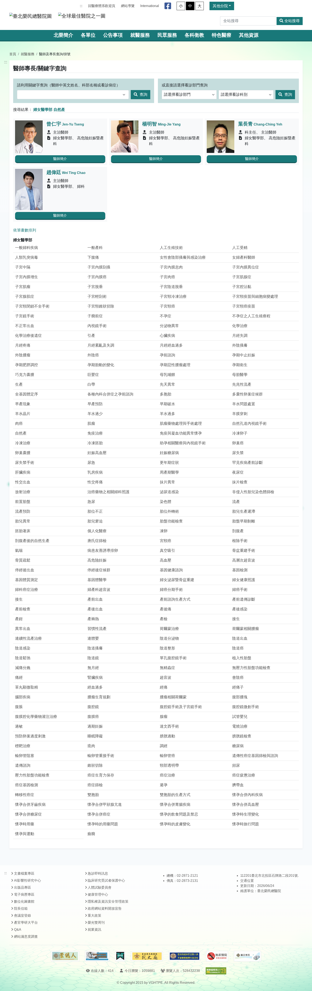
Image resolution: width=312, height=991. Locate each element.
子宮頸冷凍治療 (173, 296)
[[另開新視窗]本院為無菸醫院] (217, 956)
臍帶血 (238, 785)
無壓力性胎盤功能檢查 (251, 668)
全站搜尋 (292, 21)
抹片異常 (167, 482)
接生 (19, 599)
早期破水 (167, 404)
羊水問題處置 (243, 404)
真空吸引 (167, 550)
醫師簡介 (60, 159)
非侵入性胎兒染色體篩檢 (253, 492)
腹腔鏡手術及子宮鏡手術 (181, 707)
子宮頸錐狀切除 (100, 306)
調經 (163, 746)
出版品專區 (22, 887)
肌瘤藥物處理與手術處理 (181, 423)
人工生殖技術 (171, 248)
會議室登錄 (22, 915)
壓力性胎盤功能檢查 (32, 775)
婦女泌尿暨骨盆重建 (177, 580)
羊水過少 (95, 414)
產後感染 (239, 609)
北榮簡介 (63, 35)
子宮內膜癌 (97, 277)
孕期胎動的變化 (100, 365)
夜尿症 (238, 472)
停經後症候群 (98, 570)
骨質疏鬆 (22, 560)
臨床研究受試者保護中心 (106, 880)
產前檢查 (22, 609)
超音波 (165, 677)
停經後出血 (24, 570)
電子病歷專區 (24, 894)
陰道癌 (238, 648)
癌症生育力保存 (100, 775)
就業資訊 (94, 929)
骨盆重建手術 (243, 550)
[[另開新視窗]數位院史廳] (147, 956)
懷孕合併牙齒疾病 (30, 804)
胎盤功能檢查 (171, 521)
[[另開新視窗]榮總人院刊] (65, 956)
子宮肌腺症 (241, 277)
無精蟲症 (167, 668)
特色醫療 (221, 35)
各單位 (88, 35)
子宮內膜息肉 (171, 267)
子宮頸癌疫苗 (243, 306)
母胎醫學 (239, 375)
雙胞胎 (93, 795)
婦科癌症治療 (26, 589)
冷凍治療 (22, 443)
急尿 (91, 502)
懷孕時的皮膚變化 (175, 824)
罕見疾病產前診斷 (247, 462)
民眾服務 (167, 35)
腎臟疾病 (95, 677)
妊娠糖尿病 (169, 453)
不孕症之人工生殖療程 (251, 316)
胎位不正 (95, 511)
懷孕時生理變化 (245, 814)
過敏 (19, 726)
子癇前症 (95, 316)
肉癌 (19, 423)
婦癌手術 (239, 589)
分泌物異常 (169, 326)
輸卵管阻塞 (24, 756)
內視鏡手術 (97, 326)
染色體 (165, 502)
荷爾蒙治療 (169, 629)
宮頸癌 (165, 541)
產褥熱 (93, 619)
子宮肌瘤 (22, 287)
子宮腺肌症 (24, 296)
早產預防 (95, 404)
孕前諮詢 (167, 355)
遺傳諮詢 (22, 765)
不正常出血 (24, 326)
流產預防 (22, 511)
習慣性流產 (97, 629)
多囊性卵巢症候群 (247, 394)
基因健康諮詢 (171, 570)
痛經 (19, 677)
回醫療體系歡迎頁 (101, 6)
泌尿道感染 (169, 492)
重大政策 (94, 915)
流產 (236, 502)
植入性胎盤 (241, 658)
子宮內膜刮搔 (98, 267)
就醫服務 (140, 35)
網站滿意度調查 (26, 936)
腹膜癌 (93, 716)
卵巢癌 (238, 443)
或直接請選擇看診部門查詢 (185, 85)
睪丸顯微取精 (26, 687)
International (149, 6)
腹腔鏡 (93, 707)
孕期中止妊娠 (243, 355)
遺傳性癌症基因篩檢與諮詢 (255, 756)
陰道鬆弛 (22, 658)
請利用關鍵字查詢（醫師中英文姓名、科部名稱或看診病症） (68, 85)
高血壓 (165, 560)
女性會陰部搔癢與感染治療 (183, 257)
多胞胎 (165, 394)
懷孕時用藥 (24, 824)
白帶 (91, 384)
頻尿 (236, 765)
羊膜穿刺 (239, 414)
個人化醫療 (97, 531)
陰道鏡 (93, 658)
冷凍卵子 (239, 433)
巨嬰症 (93, 375)
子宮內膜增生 (26, 277)
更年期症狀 (169, 462)
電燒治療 (239, 726)
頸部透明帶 (169, 765)
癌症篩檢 (95, 785)
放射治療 (22, 492)
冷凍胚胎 (95, 443)
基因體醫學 (97, 580)
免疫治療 (95, 433)
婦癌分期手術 (171, 589)
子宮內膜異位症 (245, 267)
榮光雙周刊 (96, 922)
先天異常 (167, 384)
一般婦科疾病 (26, 248)
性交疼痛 (95, 482)
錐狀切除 (95, 765)
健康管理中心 (98, 894)
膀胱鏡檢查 (241, 736)
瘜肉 (91, 746)
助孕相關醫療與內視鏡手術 (183, 443)
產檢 (163, 619)
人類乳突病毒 (26, 257)
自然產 (21, 433)
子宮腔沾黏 (241, 287)
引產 (91, 335)
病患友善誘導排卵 (102, 550)
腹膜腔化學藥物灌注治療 (36, 716)
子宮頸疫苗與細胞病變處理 (255, 296)
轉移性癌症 (24, 795)
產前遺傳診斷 (243, 599)
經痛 (163, 687)
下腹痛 (93, 257)
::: (81, 6)
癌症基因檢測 (26, 785)
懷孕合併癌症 (98, 814)
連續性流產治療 (28, 638)
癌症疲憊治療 (243, 775)
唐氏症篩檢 (97, 541)
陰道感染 (22, 648)
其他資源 (249, 35)
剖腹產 (238, 531)
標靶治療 (22, 746)
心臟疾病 (167, 335)
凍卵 (163, 531)
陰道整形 (167, 648)
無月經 (93, 668)
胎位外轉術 (169, 511)
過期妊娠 (95, 726)
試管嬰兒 (239, 716)
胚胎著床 (22, 531)
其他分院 (220, 6)
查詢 (143, 94)
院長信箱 (21, 908)
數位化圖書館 (24, 901)
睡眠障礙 (95, 736)
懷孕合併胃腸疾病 (175, 804)
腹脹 (19, 707)
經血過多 (95, 687)
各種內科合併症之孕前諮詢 (110, 394)
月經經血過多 (171, 345)
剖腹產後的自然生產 (32, 541)
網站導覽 (128, 6)
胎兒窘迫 (95, 521)
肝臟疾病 (22, 472)
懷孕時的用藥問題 (102, 824)
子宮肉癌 (167, 277)
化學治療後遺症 (28, 335)
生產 (19, 384)
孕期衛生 (239, 365)
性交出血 (22, 482)
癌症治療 (167, 775)
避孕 (163, 785)
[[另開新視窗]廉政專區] (247, 956)
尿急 (91, 462)
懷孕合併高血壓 (245, 804)
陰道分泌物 (169, 638)
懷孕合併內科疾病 (247, 795)
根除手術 (239, 541)
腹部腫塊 (239, 697)
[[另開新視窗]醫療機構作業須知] (184, 956)
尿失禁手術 (24, 462)
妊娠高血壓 (97, 453)
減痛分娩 (22, 668)
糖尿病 (238, 746)
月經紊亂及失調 (100, 345)
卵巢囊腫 (22, 453)
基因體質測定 (26, 580)
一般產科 (95, 248)
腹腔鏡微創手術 (245, 707)
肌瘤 (91, 423)
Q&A (17, 929)
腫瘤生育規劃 (98, 697)
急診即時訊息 (98, 873)
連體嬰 (93, 638)
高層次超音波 (243, 560)
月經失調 (239, 335)
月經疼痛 (22, 345)
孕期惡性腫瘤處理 (175, 365)
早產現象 (22, 404)
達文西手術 (169, 726)
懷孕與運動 (24, 834)
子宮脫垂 (95, 287)
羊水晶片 (22, 414)
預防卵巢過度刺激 (30, 736)
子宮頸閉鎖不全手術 (32, 306)
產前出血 (95, 599)
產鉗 (19, 619)
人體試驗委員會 (99, 887)
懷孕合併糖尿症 (28, 814)
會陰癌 (238, 677)
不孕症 (165, 316)
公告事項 (113, 35)
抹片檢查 (239, 482)
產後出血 (95, 609)
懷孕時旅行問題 (245, 824)
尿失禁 (238, 453)
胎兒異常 (22, 521)
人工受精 (239, 248)
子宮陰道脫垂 (171, 287)
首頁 (12, 54)
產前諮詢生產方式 (175, 599)
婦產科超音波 (98, 589)
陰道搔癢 (95, 648)
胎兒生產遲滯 (243, 511)
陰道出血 (239, 638)
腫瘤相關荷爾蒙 (173, 697)
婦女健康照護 (243, 580)
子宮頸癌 (167, 306)
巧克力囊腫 (24, 375)
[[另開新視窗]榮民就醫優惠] (97, 956)
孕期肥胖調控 (26, 365)
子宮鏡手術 (24, 316)
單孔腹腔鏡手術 (173, 658)
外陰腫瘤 (22, 355)
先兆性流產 (241, 384)
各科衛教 (194, 35)
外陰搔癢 (239, 345)
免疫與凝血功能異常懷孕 (181, 433)
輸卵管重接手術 (100, 756)
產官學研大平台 (26, 922)
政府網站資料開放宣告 (105, 908)
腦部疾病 (22, 697)
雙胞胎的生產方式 (175, 795)
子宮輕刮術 (97, 296)
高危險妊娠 (97, 560)
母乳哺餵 (167, 375)
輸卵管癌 (167, 756)
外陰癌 (93, 355)
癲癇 (91, 834)
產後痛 (165, 609)
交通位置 (247, 880)
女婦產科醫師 (243, 257)
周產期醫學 (169, 472)
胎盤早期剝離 (243, 521)
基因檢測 (239, 570)
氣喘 (19, 550)
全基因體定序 (26, 394)
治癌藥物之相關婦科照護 (108, 492)
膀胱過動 (167, 736)
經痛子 (238, 687)
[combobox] (73, 94)
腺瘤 (163, 716)
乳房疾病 (95, 472)
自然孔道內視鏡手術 (249, 423)
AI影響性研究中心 (27, 880)
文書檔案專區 (24, 873)
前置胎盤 (22, 502)
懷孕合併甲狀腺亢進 (104, 804)
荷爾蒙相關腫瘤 (245, 629)
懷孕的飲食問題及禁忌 (179, 814)
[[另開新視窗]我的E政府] (120, 956)
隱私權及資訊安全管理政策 (108, 901)
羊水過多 (167, 414)
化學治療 (239, 326)
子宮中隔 (22, 267)
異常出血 (22, 629)
